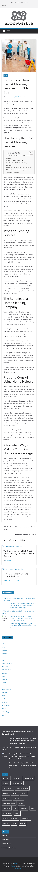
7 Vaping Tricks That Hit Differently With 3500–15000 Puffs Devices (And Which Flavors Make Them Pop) (23, 606)
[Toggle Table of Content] (30, 153)
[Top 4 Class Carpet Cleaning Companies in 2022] (12, 569)
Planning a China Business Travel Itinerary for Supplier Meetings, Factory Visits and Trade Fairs (22, 618)
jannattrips (18, 798)
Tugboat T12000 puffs (10, 818)
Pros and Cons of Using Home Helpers (18, 167)
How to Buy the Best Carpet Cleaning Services (18, 157)
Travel (4, 715)
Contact (4, 835)
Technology (5, 712)
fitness (15, 793)
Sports (4, 708)
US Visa (5, 823)
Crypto (5, 783)
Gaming (4, 676)
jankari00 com (6, 689)
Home (5, 75)
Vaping (22, 823)
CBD (3, 660)
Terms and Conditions (9, 848)
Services (4, 702)
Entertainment (6, 670)
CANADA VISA (28, 778)
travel (17, 813)
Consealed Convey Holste (24, 534)
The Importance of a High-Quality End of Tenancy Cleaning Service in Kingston (19, 553)
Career (4, 657)
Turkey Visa (25, 818)
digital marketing (22, 788)
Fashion (4, 673)
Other (3, 696)
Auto (3, 644)
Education (5, 666)
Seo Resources (6, 699)
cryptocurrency (17, 783)
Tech (32, 808)
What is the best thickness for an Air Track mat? (19, 528)
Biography (5, 650)
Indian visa (6, 798)
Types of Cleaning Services (14, 160)
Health (4, 683)
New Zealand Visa (9, 803)
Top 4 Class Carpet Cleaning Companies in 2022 (16, 575)
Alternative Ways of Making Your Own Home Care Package (18, 171)
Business (4, 654)
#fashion (6, 778)
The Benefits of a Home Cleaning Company (16, 164)
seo (16, 808)
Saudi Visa (6, 808)
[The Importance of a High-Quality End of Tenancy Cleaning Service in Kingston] (14, 546)
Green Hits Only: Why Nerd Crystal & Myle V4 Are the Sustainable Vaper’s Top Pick (23, 626)
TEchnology (7, 813)
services (24, 808)
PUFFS (21, 803)
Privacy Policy (6, 844)
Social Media (6, 705)
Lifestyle (4, 692)
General (4, 679)
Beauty (4, 647)
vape (14, 823)
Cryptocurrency (7, 663)
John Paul (23, 97)
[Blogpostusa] (4, 31)
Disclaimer (5, 840)
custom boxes (7, 788)
